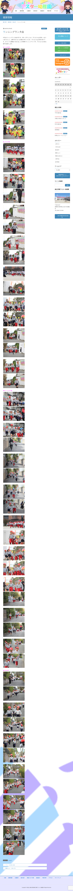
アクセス (51, 877)
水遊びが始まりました (60, 118)
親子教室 (57, 161)
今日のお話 (57, 146)
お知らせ (57, 143)
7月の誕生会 (58, 112)
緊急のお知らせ (58, 155)
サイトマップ (58, 877)
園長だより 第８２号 (10, 868)
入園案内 (17, 877)
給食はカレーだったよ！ (61, 135)
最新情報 (10, 877)
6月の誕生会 (58, 124)
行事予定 (57, 158)
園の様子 (44, 28)
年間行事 (44, 877)
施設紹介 (38, 877)
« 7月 (56, 103)
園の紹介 (23, 877)
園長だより (57, 152)
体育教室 (57, 129)
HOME (5, 877)
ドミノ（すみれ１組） (10, 865)
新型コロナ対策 (30, 877)
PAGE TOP (70, 863)
